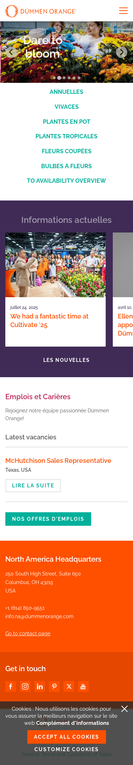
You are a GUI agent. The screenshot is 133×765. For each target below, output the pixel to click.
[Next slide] (121, 52)
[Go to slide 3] (64, 77)
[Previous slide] (11, 52)
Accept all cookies (66, 737)
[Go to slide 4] (69, 77)
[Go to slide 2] (59, 78)
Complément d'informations (72, 723)
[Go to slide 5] (74, 77)
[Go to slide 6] (79, 77)
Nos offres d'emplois (48, 519)
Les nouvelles (66, 360)
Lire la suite (33, 485)
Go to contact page (27, 633)
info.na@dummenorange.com (39, 616)
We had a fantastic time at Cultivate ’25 (49, 320)
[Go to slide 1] (54, 77)
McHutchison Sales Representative (58, 460)
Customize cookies (66, 749)
